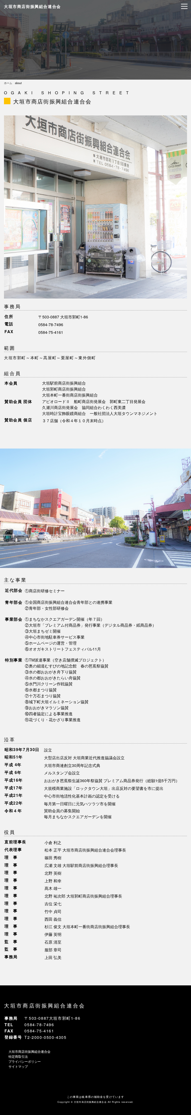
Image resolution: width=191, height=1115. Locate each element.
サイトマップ (18, 1066)
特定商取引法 (18, 1056)
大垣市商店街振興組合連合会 (32, 6)
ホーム (8, 83)
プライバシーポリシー (24, 1061)
